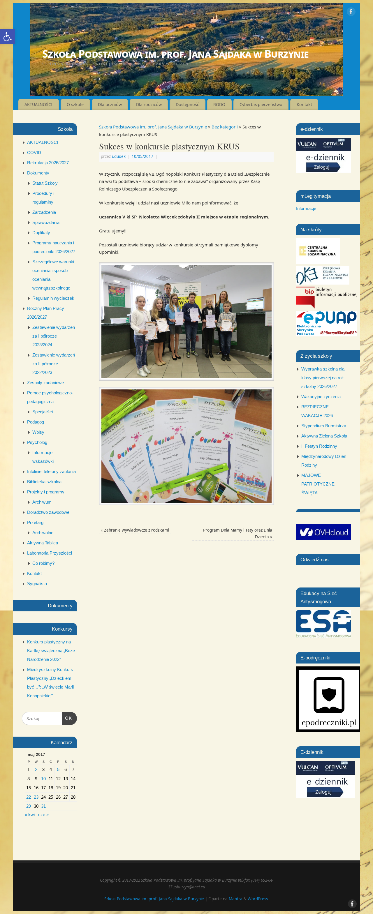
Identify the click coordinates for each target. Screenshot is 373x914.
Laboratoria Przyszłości (49, 552)
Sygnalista (37, 583)
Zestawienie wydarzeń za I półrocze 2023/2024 (53, 336)
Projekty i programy (45, 491)
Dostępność (187, 104)
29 (28, 806)
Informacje (306, 208)
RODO (219, 104)
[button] (7, 36)
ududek (119, 156)
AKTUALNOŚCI (38, 104)
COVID (34, 152)
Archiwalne (42, 532)
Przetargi (35, 522)
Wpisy (38, 432)
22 (28, 797)
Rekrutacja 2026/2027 (48, 162)
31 (43, 806)
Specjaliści (42, 411)
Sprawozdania (45, 222)
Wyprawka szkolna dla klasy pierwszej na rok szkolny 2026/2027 (322, 377)
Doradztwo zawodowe (48, 512)
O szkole (75, 104)
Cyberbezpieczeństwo (261, 104)
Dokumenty (38, 172)
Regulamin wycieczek (53, 298)
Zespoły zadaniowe (45, 382)
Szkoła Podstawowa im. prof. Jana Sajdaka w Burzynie (175, 54)
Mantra (235, 898)
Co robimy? (43, 563)
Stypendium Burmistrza (323, 425)
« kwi (30, 814)
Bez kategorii (225, 127)
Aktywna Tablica (42, 542)
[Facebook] (351, 12)
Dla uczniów (110, 104)
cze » (43, 814)
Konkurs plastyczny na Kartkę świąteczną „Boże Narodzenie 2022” (51, 650)
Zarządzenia (44, 212)
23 (36, 797)
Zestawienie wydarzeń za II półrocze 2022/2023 (53, 363)
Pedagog (35, 421)
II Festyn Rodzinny (319, 446)
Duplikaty (41, 232)
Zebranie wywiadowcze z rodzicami (135, 530)
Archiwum (42, 502)
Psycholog (37, 442)
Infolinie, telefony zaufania (51, 471)
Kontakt (304, 104)
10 (43, 778)
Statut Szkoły (45, 183)
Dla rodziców (149, 104)
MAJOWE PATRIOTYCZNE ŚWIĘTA (318, 484)
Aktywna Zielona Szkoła (324, 435)
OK (67, 718)
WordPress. (258, 898)
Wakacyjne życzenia (321, 396)
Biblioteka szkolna (44, 481)
